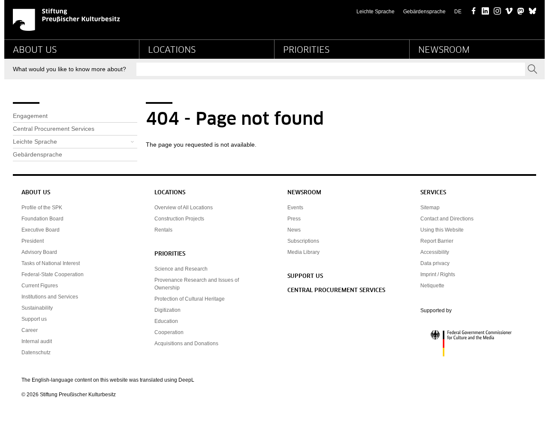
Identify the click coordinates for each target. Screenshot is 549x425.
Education (166, 321)
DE (458, 12)
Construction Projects (179, 219)
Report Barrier (436, 241)
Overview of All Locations (183, 208)
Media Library (303, 252)
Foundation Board (42, 219)
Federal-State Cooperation (52, 274)
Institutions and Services (49, 297)
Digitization (167, 310)
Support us (34, 319)
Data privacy (434, 263)
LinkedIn (485, 12)
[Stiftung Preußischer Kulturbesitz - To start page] (66, 20)
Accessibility (434, 252)
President (32, 241)
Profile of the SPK (41, 208)
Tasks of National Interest (50, 263)
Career (29, 330)
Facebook (473, 12)
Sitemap (430, 208)
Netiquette (432, 286)
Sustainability (37, 308)
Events (295, 208)
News (294, 230)
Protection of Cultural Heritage (189, 299)
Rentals (163, 230)
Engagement (30, 115)
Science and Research (181, 269)
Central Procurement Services (53, 128)
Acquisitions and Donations (186, 344)
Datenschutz (36, 353)
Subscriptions (303, 241)
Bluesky (532, 12)
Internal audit (36, 341)
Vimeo (509, 12)
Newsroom (444, 50)
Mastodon (521, 12)
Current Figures (39, 286)
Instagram (497, 12)
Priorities (306, 50)
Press (294, 219)
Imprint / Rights (437, 274)
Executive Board (40, 230)
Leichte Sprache (375, 12)
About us (35, 50)
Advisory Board (39, 252)
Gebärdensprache (424, 12)
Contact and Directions (447, 219)
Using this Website (442, 230)
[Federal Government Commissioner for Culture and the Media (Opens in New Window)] (474, 343)
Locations (172, 50)
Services (433, 193)
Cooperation (169, 332)
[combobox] (330, 69)
